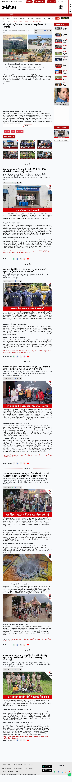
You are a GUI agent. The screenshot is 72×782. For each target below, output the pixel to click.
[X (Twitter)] (47, 30)
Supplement (39, 1)
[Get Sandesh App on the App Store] (47, 770)
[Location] (62, 1)
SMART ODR (18, 771)
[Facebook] (70, 4)
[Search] (65, 1)
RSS (26, 768)
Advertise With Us (18, 768)
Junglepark (6, 131)
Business (32, 12)
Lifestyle (56, 12)
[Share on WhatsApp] (70, 774)
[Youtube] (69, 772)
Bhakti (19, 766)
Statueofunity (20, 131)
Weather (16, 12)
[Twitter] (70, 6)
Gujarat (7, 12)
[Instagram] (70, 9)
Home (2, 12)
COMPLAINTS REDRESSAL (7, 771)
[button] (17, 12)
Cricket (42, 12)
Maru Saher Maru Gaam (11, 14)
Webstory (26, 12)
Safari (13, 131)
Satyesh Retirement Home (28, 770)
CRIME (51, 12)
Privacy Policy (5, 770)
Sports (47, 12)
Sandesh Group (15, 770)
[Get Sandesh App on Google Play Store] (47, 766)
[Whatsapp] (70, 2)
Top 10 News (59, 24)
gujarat (9, 21)
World (38, 12)
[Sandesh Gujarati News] (9, 7)
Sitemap (31, 768)
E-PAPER (30, 1)
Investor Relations (6, 768)
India (21, 12)
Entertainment (64, 12)
